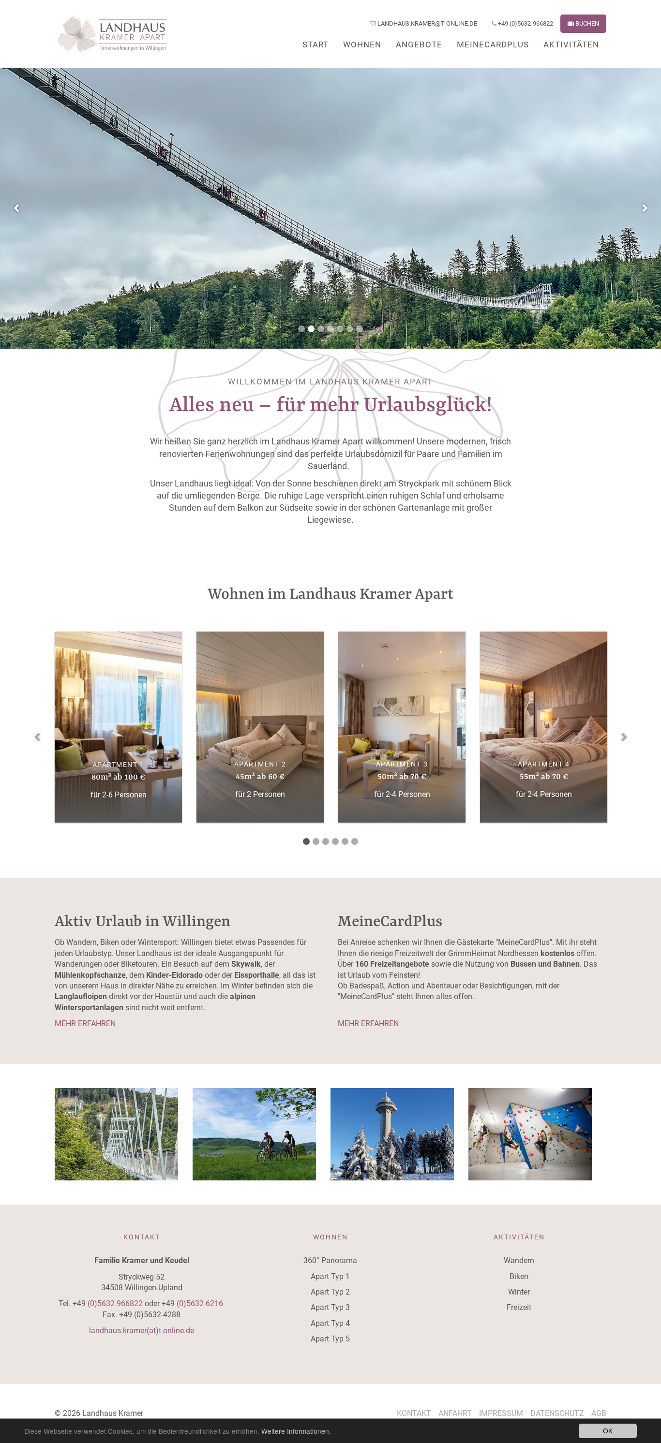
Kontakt (414, 1413)
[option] (330, 208)
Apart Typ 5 (330, 1338)
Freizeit (519, 1307)
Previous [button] (17, 208)
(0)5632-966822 (115, 1303)
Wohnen (362, 44)
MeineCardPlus (493, 44)
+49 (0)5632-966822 (524, 23)
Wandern (519, 1260)
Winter (519, 1291)
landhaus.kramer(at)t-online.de (141, 1330)
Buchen (586, 23)
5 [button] (340, 333)
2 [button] (311, 333)
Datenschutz (557, 1413)
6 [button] (350, 333)
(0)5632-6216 (201, 1303)
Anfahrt (455, 1413)
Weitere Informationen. (296, 1431)
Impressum (501, 1413)
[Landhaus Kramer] (112, 34)
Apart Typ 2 (330, 1291)
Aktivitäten (571, 44)
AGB (598, 1413)
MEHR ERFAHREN (86, 1023)
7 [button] (359, 333)
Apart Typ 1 (330, 1276)
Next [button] (644, 208)
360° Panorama (330, 1260)
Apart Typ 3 (330, 1307)
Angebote (419, 44)
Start (315, 44)
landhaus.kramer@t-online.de (426, 23)
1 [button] (301, 333)
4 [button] (330, 333)
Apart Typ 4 (330, 1323)
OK (608, 1430)
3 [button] (321, 333)
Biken (519, 1276)
